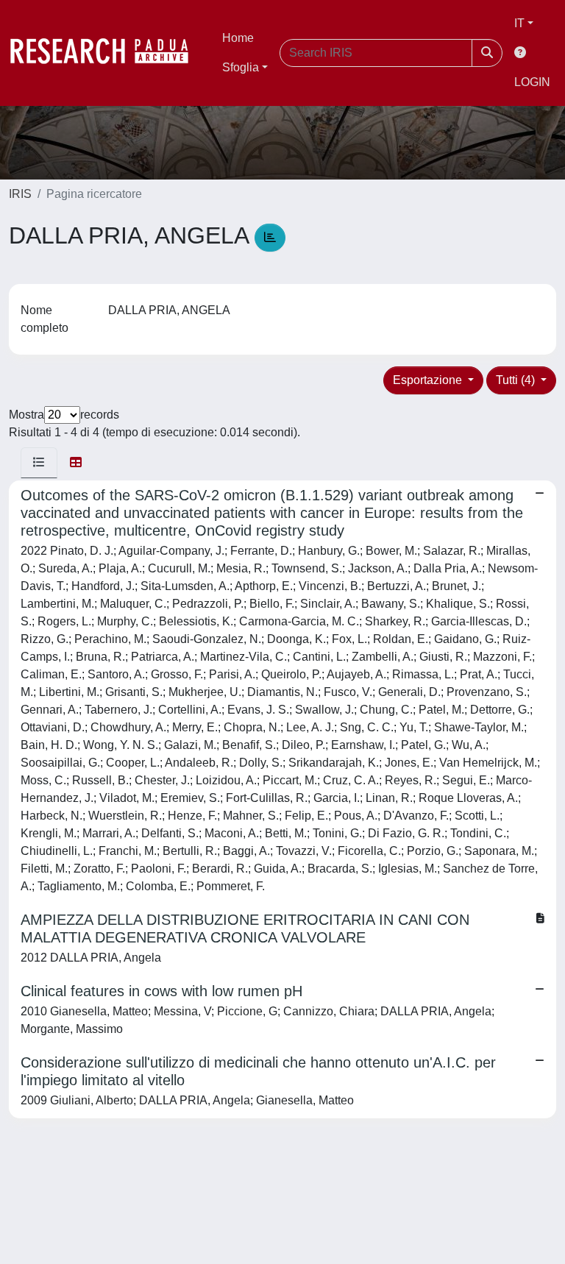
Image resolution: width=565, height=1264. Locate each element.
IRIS (20, 194)
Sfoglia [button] (240, 67)
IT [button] (519, 23)
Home (238, 38)
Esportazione (429, 380)
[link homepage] (107, 53)
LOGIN (532, 82)
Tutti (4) (517, 380)
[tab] (39, 462)
